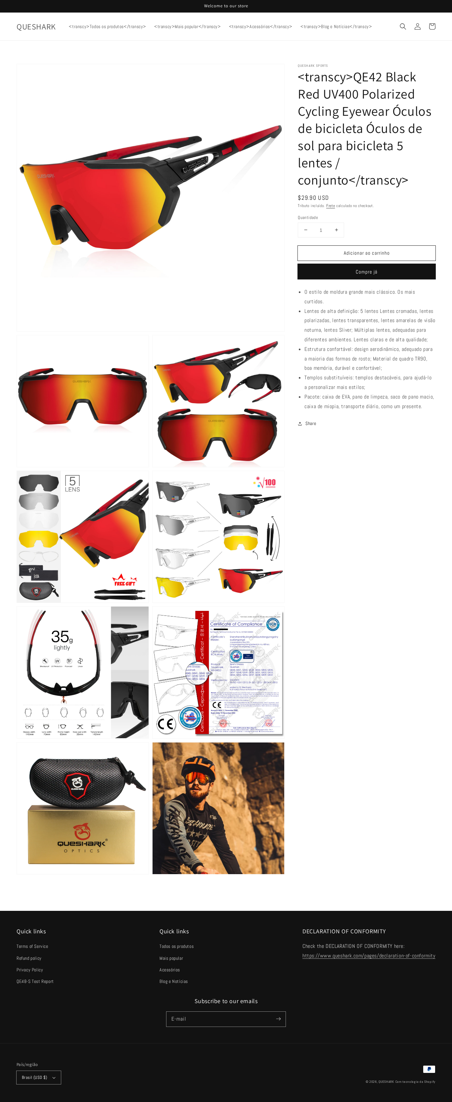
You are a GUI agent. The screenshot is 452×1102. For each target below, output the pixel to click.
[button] (403, 26)
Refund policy (29, 958)
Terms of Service (32, 946)
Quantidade (308, 217)
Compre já (367, 272)
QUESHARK (386, 1082)
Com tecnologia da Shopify (415, 1082)
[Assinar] (278, 1019)
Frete (330, 205)
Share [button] (310, 423)
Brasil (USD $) (34, 1077)
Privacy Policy (30, 970)
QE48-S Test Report (35, 981)
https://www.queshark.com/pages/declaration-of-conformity (368, 955)
